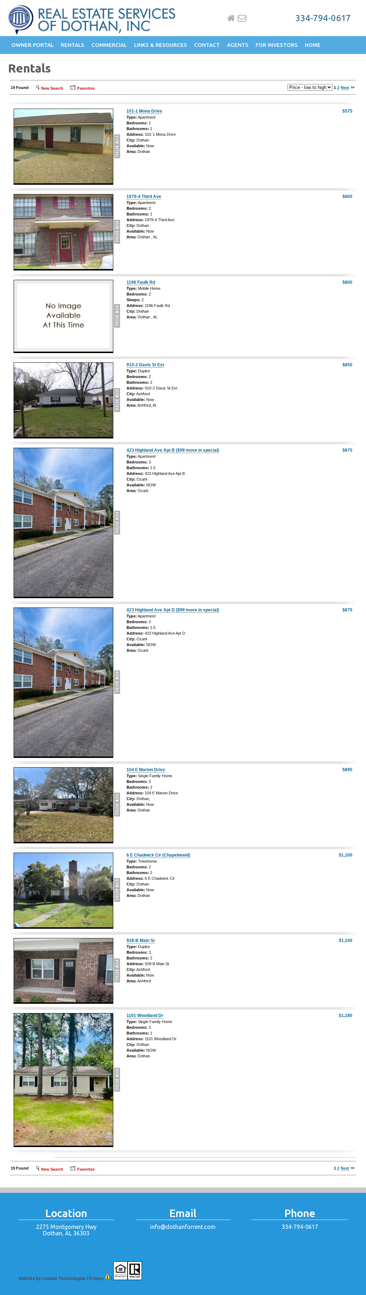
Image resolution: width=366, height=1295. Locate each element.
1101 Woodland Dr (145, 1015)
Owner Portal (32, 45)
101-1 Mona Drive (144, 111)
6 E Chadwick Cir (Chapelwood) (158, 855)
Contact (207, 45)
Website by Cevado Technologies (52, 1278)
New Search (52, 88)
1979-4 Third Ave (144, 196)
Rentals (72, 45)
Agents (237, 45)
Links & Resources (160, 45)
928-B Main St (141, 940)
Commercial (109, 45)
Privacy (96, 1278)
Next (345, 87)
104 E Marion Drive (146, 769)
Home (231, 18)
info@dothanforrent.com (183, 1227)
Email (242, 18)
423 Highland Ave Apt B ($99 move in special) (173, 450)
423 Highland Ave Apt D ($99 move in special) (173, 609)
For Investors (277, 45)
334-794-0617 (323, 18)
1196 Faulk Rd (141, 282)
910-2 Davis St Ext (145, 364)
